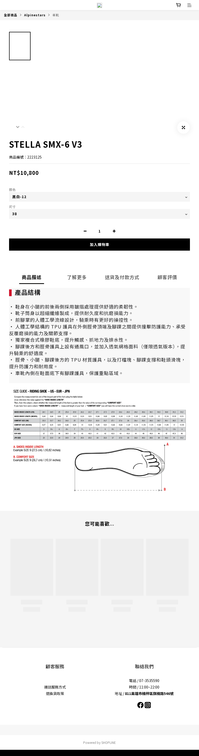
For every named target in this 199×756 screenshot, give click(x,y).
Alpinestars (35, 15)
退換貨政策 (55, 693)
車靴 (55, 15)
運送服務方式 (55, 687)
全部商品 (10, 15)
